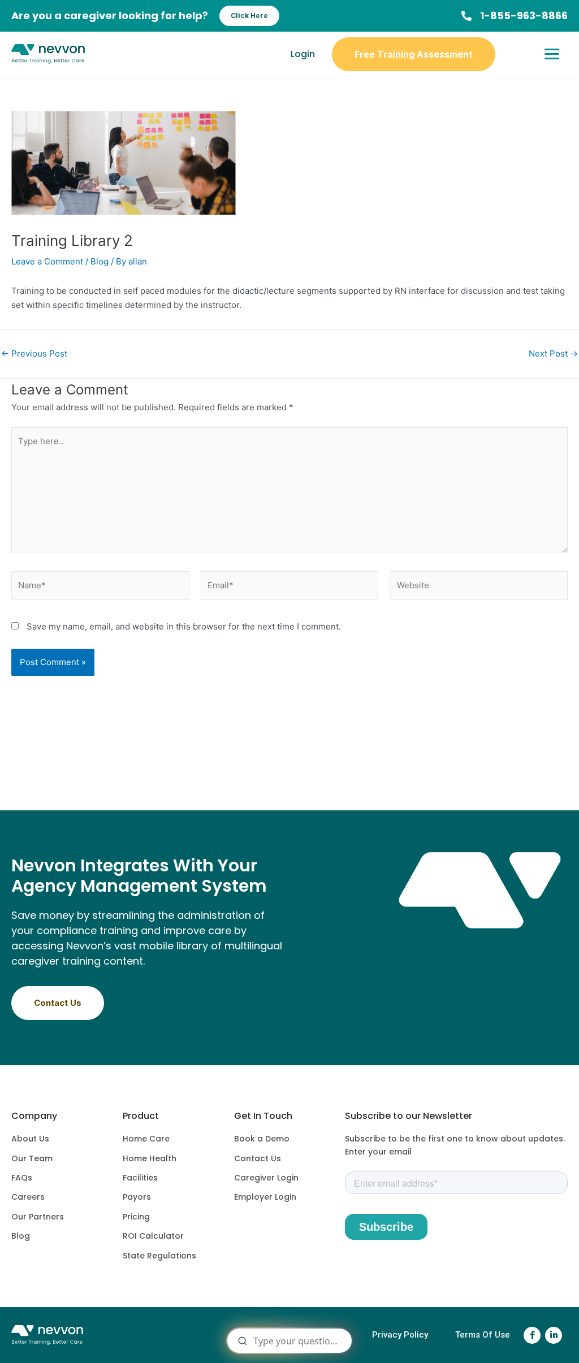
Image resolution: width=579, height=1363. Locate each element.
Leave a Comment (47, 261)
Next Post (553, 353)
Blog (99, 261)
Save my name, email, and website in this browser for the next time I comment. (184, 626)
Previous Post (34, 353)
